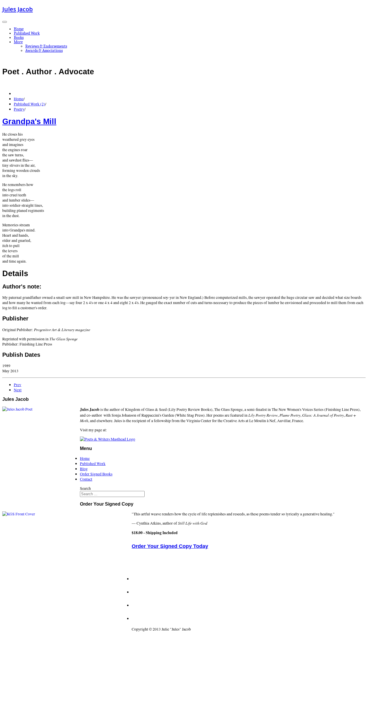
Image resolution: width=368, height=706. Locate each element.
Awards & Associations (44, 50)
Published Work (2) (29, 104)
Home (19, 29)
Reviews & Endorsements (46, 46)
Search (85, 488)
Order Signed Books (96, 474)
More (18, 42)
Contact (86, 479)
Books (19, 37)
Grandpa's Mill (29, 121)
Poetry (19, 109)
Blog (84, 468)
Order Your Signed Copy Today (170, 546)
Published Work (27, 33)
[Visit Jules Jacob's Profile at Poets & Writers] (107, 439)
